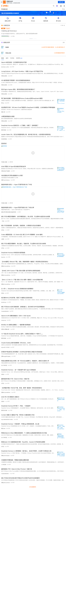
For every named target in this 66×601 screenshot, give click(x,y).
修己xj (2, 103)
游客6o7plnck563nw (5, 266)
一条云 (2, 221)
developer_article (5, 67)
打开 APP (61, 2)
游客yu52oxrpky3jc (5, 455)
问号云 (2, 230)
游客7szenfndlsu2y (5, 180)
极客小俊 (3, 112)
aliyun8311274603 (5, 347)
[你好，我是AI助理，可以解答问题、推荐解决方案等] (57, 6)
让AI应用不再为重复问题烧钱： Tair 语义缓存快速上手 (53, 47)
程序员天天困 (4, 410)
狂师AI (2, 293)
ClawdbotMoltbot (5, 311)
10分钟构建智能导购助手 (59, 53)
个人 (63, 9)
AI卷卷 (2, 239)
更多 (64, 42)
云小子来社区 (4, 365)
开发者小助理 (4, 162)
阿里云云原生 (4, 76)
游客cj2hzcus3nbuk (5, 482)
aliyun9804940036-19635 (7, 419)
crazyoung (3, 320)
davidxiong (3, 302)
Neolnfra (3, 257)
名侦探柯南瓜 (4, 139)
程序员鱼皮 (3, 130)
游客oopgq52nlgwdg (5, 356)
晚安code (3, 428)
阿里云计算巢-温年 (5, 329)
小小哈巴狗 (3, 464)
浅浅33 (2, 374)
